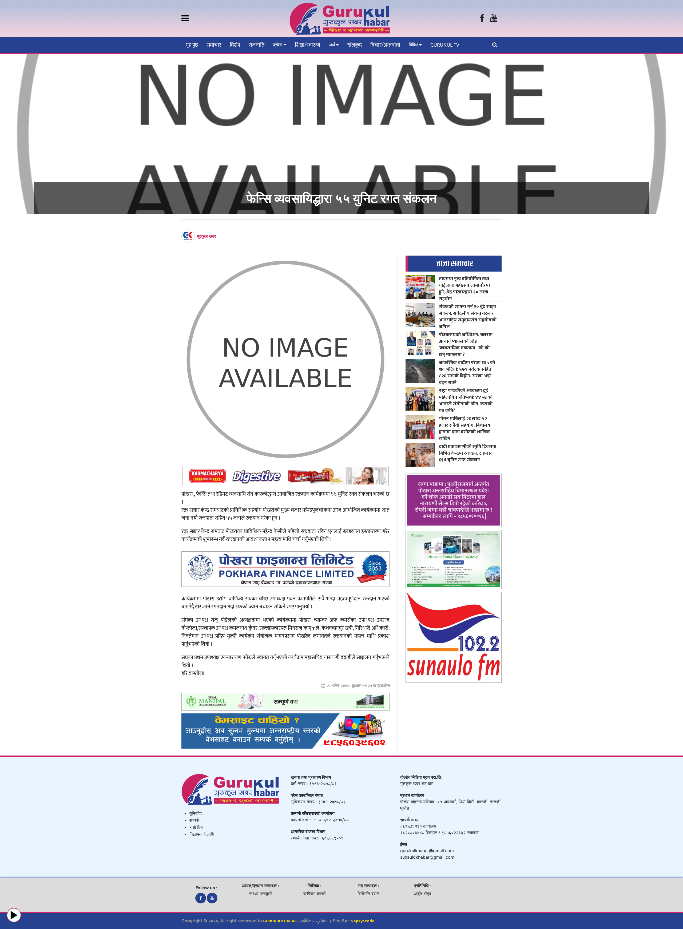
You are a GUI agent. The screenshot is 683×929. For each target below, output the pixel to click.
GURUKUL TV (444, 45)
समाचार (214, 45)
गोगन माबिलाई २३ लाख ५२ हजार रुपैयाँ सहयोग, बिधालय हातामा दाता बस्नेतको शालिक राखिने (464, 428)
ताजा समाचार (454, 263)
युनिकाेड (195, 813)
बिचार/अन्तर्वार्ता (385, 45)
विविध (414, 44)
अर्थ (332, 44)
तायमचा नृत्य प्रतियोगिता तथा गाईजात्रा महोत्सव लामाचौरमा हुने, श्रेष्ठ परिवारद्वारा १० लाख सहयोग (464, 288)
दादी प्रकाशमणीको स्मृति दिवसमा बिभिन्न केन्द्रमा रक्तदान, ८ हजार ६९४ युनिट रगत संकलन (467, 453)
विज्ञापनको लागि (201, 834)
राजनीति (256, 45)
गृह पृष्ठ (192, 45)
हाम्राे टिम (196, 827)
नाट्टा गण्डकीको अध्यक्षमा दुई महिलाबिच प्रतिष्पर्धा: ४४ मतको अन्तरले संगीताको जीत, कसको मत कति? (466, 400)
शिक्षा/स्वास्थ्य (307, 45)
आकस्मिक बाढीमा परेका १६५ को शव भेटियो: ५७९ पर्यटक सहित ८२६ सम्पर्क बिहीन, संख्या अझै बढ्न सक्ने (467, 372)
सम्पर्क (194, 820)
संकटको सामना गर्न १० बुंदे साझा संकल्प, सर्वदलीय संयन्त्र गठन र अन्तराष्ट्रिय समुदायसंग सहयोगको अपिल (468, 316)
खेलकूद (354, 45)
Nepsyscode (362, 921)
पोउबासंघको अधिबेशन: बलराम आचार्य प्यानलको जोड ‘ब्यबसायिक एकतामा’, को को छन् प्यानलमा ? (466, 344)
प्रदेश (278, 44)
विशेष (235, 45)
